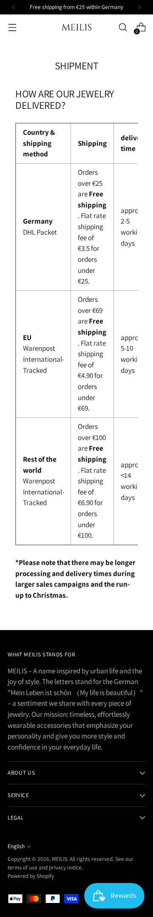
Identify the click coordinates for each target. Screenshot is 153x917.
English (16, 846)
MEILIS (59, 859)
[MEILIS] (76, 27)
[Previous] (13, 7)
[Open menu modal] (12, 27)
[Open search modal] (122, 27)
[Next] (139, 7)
